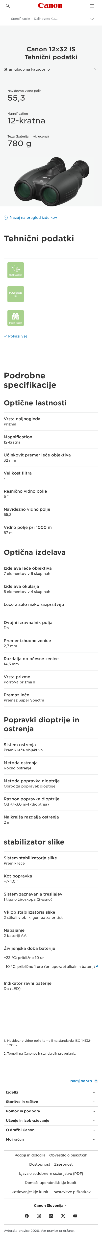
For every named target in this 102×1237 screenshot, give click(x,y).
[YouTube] (75, 1216)
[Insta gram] (38, 1216)
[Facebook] (26, 1216)
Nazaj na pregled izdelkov (33, 218)
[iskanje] (8, 6)
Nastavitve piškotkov (72, 1192)
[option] (51, 181)
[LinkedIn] (51, 1216)
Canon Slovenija (49, 1206)
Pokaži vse (17, 336)
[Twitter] (63, 1216)
